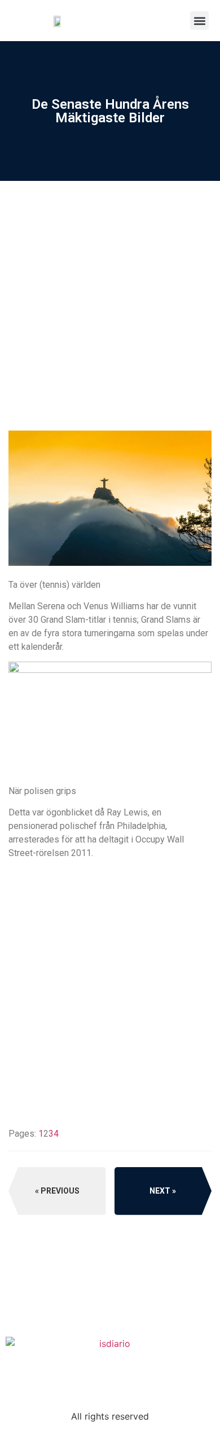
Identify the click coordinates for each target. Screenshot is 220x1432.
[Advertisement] (110, 342)
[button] (199, 20)
